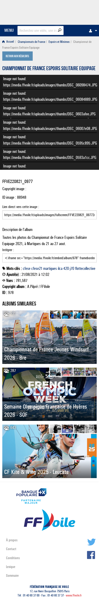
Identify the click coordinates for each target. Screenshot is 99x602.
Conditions (13, 558)
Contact (11, 549)
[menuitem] (91, 30)
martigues (50, 268)
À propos (11, 540)
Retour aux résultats (17, 56)
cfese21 (36, 268)
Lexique (10, 566)
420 (66, 268)
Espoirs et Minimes (59, 42)
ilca (60, 268)
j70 (72, 268)
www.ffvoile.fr (74, 595)
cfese (26, 268)
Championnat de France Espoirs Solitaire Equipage (49, 69)
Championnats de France (31, 42)
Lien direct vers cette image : (20, 207)
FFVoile (75, 11)
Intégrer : (8, 250)
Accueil (10, 42)
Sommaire (12, 575)
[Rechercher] (59, 30)
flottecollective (85, 268)
